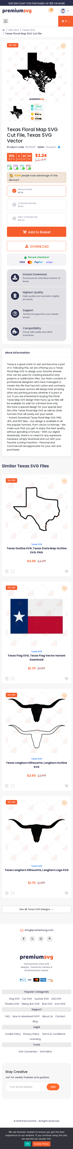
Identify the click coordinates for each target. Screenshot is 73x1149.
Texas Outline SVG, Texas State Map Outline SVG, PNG (37, 550)
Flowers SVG (12, 1004)
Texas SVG (28, 30)
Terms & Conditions (53, 1034)
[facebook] (24, 939)
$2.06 (31, 561)
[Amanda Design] (7, 785)
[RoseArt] (7, 571)
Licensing (35, 1039)
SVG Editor (46, 1051)
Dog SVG (14, 998)
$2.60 (31, 776)
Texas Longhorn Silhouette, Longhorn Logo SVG (37, 870)
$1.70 (32, 668)
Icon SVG (60, 1004)
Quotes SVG (41, 998)
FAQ (7, 1016)
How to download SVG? (26, 1016)
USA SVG (13, 30)
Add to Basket (39, 232)
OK (27, 1143)
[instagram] (41, 939)
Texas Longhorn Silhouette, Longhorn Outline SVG (36, 765)
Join (53, 1087)
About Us (47, 1016)
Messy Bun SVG (31, 1004)
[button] (64, 10)
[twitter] (32, 939)
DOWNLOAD (39, 246)
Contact (60, 1016)
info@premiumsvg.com (39, 930)
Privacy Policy (31, 1034)
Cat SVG (27, 998)
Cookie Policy (13, 1034)
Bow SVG (47, 1004)
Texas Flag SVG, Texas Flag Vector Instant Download (36, 657)
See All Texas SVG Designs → (36, 909)
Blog (35, 1021)
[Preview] (13, 571)
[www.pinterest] (50, 939)
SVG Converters (28, 1051)
